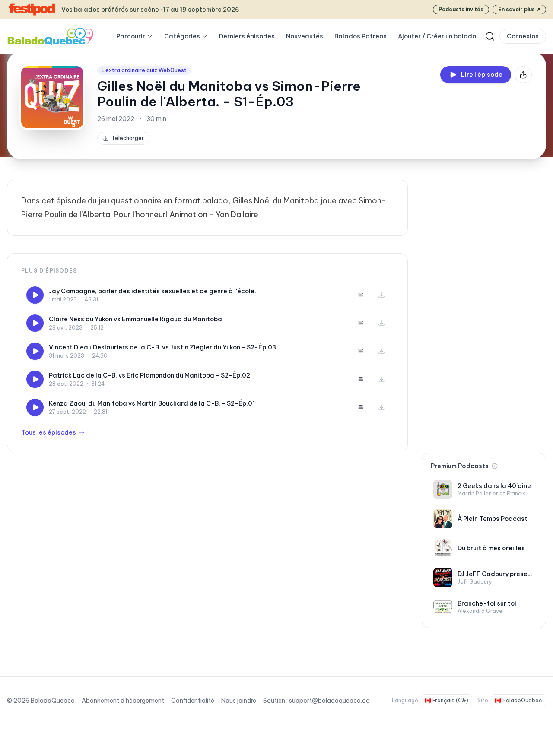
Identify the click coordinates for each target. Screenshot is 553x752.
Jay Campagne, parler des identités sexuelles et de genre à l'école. (152, 291)
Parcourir (130, 36)
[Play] (35, 295)
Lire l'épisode (481, 75)
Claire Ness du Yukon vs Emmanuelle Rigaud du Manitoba (135, 319)
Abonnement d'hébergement (123, 700)
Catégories (182, 36)
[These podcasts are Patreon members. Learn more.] (494, 466)
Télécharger (127, 138)
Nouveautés (304, 36)
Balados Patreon (360, 36)
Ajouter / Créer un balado (437, 36)
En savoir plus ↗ (519, 9)
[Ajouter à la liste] (361, 295)
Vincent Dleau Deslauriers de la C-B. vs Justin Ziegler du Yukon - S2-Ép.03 (162, 347)
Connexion (523, 36)
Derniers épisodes (247, 36)
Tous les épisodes (48, 432)
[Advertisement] (484, 309)
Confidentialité (192, 700)
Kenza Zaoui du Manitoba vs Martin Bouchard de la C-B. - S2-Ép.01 (152, 403)
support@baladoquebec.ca (329, 700)
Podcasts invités (461, 9)
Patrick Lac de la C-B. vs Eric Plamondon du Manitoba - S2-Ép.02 (149, 375)
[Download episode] (381, 295)
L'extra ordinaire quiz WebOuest (144, 70)
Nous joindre (238, 700)
